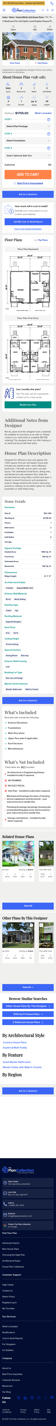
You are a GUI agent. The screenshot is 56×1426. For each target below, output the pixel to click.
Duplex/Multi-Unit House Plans (30, 17)
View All (27, 987)
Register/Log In (9, 1302)
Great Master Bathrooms (17, 1062)
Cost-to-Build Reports (12, 1338)
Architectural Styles (11, 1261)
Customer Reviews (11, 1380)
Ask (35, 29)
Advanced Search (10, 1243)
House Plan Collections (13, 1266)
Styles (12, 17)
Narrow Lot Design (14, 678)
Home (5, 17)
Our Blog (6, 1392)
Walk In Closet (31, 689)
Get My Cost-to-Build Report (28, 221)
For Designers (9, 1344)
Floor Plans (15, 63)
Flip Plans (43, 240)
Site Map (49, 1411)
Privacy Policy (23, 1411)
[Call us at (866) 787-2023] (52, 3)
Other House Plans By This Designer (26, 1006)
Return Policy (8, 1296)
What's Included (10, 1326)
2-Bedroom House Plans (26, 1022)
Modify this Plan (28, 405)
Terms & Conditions (6, 1411)
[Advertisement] (28, 1128)
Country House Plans (15, 1042)
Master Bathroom (14, 689)
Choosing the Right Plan (13, 1255)
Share (50, 29)
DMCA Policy (36, 1411)
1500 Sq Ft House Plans (26, 1014)
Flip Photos (43, 63)
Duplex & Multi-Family (15, 1047)
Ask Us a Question (28, 194)
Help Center (8, 1285)
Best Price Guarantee (12, 1374)
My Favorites (8, 1308)
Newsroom (7, 1386)
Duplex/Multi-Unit (25, 588)
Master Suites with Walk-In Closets (22, 1067)
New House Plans (10, 1249)
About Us (6, 1368)
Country (9, 588)
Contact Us (7, 1290)
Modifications (8, 1332)
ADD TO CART (28, 174)
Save (13, 29)
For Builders (7, 1350)
